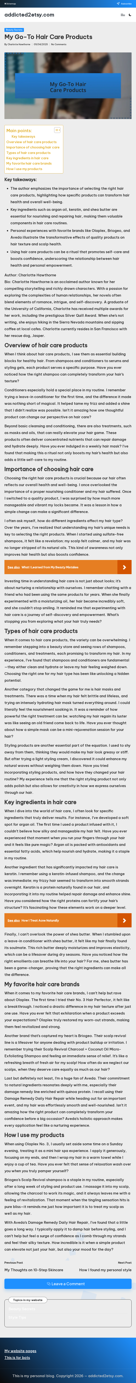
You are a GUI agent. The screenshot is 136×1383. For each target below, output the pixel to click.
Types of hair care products (28, 153)
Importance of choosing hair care (33, 147)
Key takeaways (23, 136)
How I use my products (24, 169)
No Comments (58, 44)
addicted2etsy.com (29, 15)
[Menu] (122, 15)
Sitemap (11, 3)
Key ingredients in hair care (27, 158)
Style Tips (17, 1317)
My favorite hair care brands (29, 163)
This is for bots (17, 1357)
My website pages (20, 1351)
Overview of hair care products (31, 142)
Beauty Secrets (14, 30)
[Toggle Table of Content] (56, 130)
